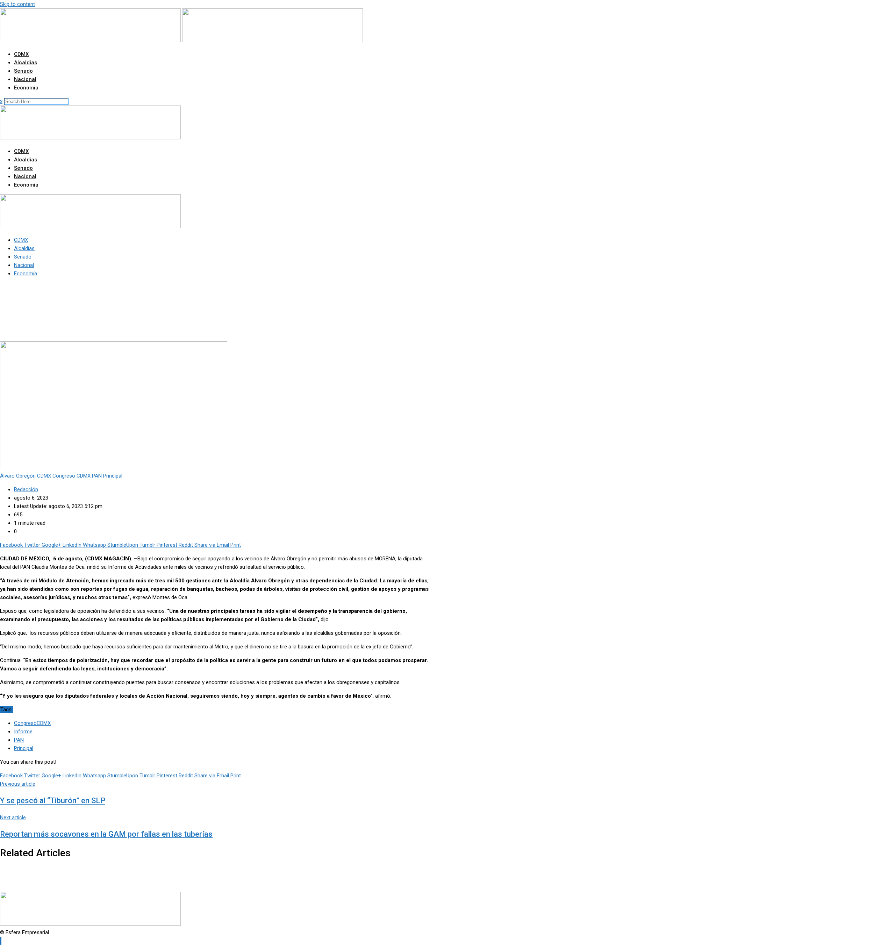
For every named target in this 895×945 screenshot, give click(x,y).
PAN (19, 740)
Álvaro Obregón (36, 313)
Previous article (17, 784)
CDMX (21, 54)
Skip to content (17, 4)
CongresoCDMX (32, 723)
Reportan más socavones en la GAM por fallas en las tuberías (106, 834)
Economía (26, 88)
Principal (23, 748)
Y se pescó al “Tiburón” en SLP (52, 800)
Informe (23, 731)
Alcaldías (25, 62)
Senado (23, 71)
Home (7, 313)
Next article (13, 817)
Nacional (25, 79)
